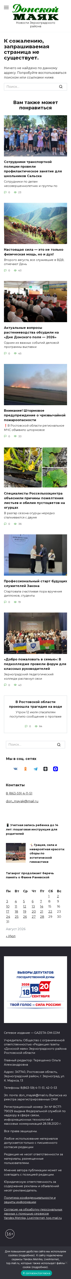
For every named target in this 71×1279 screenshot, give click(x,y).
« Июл (11, 936)
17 (7, 911)
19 (24, 911)
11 (16, 906)
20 (34, 911)
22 (50, 911)
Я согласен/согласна (36, 1273)
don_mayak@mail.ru (22, 801)
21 (41, 911)
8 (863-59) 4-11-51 (19, 793)
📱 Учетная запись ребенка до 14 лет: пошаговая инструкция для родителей (32, 830)
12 (24, 906)
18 (16, 911)
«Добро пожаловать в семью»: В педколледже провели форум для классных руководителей (35, 664)
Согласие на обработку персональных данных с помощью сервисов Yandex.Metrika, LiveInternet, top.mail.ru (33, 1214)
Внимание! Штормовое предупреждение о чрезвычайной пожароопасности (34, 415)
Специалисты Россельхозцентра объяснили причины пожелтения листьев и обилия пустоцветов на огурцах (34, 500)
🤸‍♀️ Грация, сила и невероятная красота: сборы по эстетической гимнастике (47, 853)
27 (34, 917)
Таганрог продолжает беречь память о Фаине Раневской (30, 875)
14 (41, 906)
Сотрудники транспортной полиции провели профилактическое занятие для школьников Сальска (33, 169)
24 (8, 917)
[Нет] (66, 1263)
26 (25, 917)
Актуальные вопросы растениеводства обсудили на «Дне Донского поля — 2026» (31, 332)
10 (7, 906)
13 (33, 906)
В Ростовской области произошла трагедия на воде (35, 704)
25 (17, 917)
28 (42, 917)
